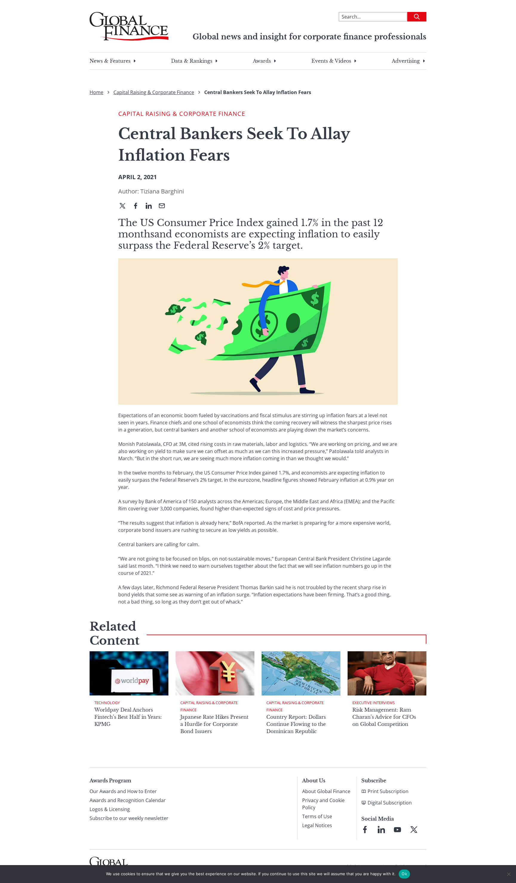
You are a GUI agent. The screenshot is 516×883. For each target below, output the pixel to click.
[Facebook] (138, 206)
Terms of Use (317, 816)
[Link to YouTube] (397, 829)
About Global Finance (326, 791)
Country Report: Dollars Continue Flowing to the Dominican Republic (296, 724)
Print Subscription (388, 791)
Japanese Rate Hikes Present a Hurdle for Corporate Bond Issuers (214, 724)
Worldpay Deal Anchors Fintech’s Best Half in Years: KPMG (128, 717)
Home (96, 92)
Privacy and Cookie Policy (323, 804)
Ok (404, 873)
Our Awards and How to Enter (123, 791)
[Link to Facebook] (364, 829)
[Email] (164, 206)
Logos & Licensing (110, 809)
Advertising (406, 61)
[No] (509, 874)
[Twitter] (124, 206)
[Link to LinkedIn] (381, 829)
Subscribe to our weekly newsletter (129, 818)
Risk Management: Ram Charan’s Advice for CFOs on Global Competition (384, 717)
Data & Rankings (191, 61)
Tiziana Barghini (162, 191)
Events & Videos (331, 61)
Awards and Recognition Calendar (128, 800)
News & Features (110, 61)
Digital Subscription (390, 802)
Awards (262, 61)
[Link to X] (413, 829)
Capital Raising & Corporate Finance (153, 92)
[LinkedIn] (151, 206)
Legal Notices (317, 825)
